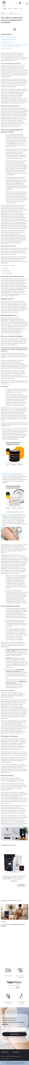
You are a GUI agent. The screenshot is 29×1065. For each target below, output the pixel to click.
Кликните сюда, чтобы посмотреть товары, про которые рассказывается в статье (14, 1063)
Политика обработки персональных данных (11, 1056)
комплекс (21, 567)
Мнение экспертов (7, 48)
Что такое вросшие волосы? (9, 37)
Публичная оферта (5, 1058)
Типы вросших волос (7, 42)
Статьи (10, 12)
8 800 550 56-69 (4, 1052)
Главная (2, 12)
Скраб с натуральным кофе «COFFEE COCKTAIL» (15, 428)
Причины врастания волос (9, 39)
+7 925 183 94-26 (15, 1052)
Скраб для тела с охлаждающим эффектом (13, 514)
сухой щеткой (15, 556)
